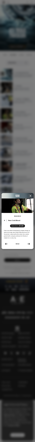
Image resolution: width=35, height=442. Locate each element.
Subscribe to (14, 226)
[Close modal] (30, 196)
